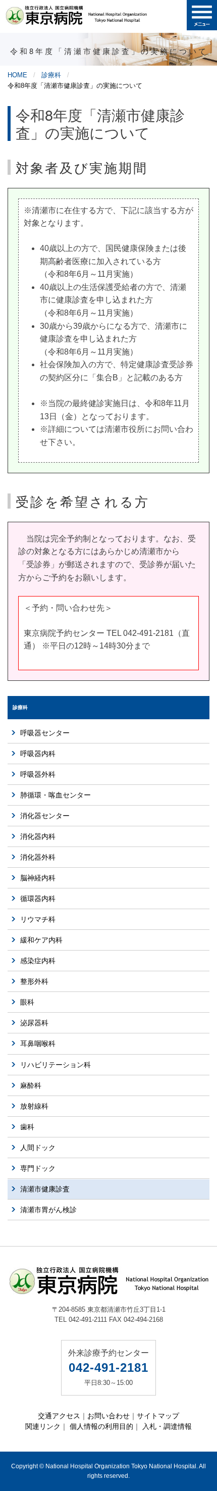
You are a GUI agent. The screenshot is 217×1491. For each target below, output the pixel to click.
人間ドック (38, 1148)
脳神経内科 (38, 878)
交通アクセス (59, 1416)
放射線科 (34, 1106)
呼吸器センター (45, 733)
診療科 (51, 75)
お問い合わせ (108, 1416)
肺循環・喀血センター (55, 795)
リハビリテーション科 (55, 1065)
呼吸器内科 (38, 754)
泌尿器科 (34, 1023)
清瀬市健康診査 (45, 1189)
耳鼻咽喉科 (38, 1043)
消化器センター (45, 816)
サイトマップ (158, 1416)
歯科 (27, 1127)
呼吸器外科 (38, 774)
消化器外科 (38, 857)
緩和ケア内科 (41, 940)
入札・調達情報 (167, 1426)
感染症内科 (38, 961)
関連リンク (43, 1426)
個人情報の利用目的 (101, 1426)
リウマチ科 (38, 919)
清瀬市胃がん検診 (48, 1210)
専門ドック (38, 1168)
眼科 (27, 1002)
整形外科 (34, 981)
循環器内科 (38, 898)
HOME (17, 75)
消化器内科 (38, 836)
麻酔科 (30, 1085)
